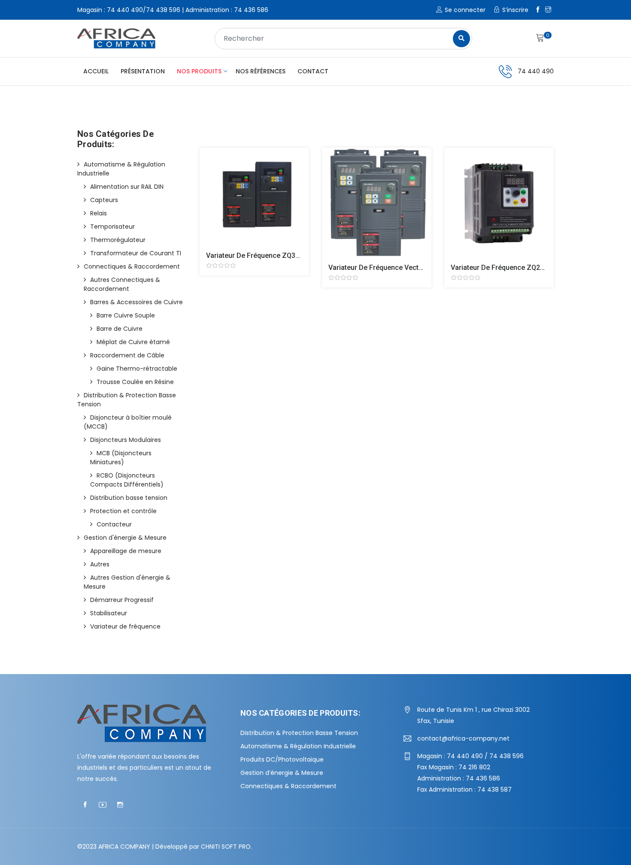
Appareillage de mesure (125, 551)
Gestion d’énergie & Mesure (281, 772)
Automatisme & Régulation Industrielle (298, 746)
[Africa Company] (116, 38)
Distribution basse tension (128, 497)
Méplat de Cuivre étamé (133, 342)
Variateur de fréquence (125, 626)
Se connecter (465, 10)
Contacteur (114, 524)
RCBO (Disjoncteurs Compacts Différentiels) (127, 480)
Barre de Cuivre (120, 328)
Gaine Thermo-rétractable (137, 368)
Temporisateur (112, 226)
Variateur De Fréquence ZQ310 (254, 255)
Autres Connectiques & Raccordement (122, 284)
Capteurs (104, 200)
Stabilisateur (108, 613)
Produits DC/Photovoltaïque (282, 759)
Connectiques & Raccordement (132, 266)
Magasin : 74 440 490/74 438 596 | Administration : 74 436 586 (172, 10)
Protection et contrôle (123, 511)
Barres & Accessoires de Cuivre (136, 302)
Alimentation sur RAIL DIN (127, 186)
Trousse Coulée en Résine (135, 382)
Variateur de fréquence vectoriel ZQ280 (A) (397, 267)
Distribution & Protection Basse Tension (299, 733)
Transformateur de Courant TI (135, 253)
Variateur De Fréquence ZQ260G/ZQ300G (516, 267)
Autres (99, 564)
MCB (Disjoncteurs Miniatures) (121, 457)
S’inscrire (515, 10)
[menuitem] (96, 71)
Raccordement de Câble (127, 355)
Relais (98, 213)
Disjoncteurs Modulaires (125, 440)
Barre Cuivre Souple (126, 315)
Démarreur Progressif (122, 600)
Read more (211, 202)
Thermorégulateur (118, 240)
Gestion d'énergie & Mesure (125, 537)
